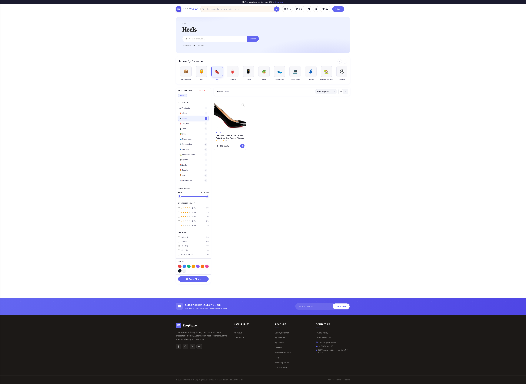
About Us (238, 332)
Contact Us (239, 337)
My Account (280, 337)
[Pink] (207, 266)
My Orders (279, 342)
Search (253, 39)
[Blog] (316, 9)
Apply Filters (194, 279)
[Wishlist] (309, 9)
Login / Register (282, 332)
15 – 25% (195, 250)
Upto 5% (195, 237)
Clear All (204, 91)
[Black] (179, 271)
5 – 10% (195, 241)
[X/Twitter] (192, 346)
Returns (347, 380)
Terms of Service (323, 337)
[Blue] (184, 266)
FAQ (277, 357)
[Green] (189, 266)
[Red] (179, 266)
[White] (184, 271)
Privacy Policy (322, 332)
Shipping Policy (282, 362)
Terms (338, 380)
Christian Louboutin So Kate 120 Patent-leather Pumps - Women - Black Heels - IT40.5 (230, 136)
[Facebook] (178, 346)
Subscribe (341, 306)
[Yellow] (193, 266)
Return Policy (281, 367)
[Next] (345, 61)
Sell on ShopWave (283, 352)
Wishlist (278, 347)
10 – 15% (195, 246)
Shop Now (279, 2)
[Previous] (340, 61)
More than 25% (195, 254)
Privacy (330, 380)
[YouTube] (199, 346)
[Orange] (202, 266)
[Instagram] (185, 346)
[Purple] (198, 266)
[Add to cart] (242, 146)
